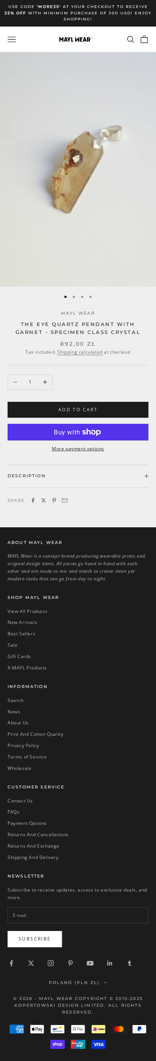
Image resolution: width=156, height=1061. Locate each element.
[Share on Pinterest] (54, 500)
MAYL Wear (78, 313)
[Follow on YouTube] (90, 963)
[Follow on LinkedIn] (110, 963)
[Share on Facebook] (33, 500)
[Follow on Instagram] (51, 963)
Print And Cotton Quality (35, 734)
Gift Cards (19, 656)
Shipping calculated (79, 352)
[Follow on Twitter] (31, 963)
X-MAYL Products (27, 667)
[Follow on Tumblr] (129, 963)
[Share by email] (65, 500)
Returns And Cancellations (38, 834)
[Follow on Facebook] (11, 963)
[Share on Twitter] (44, 500)
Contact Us (20, 801)
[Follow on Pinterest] (70, 963)
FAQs (13, 812)
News (14, 711)
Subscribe (35, 939)
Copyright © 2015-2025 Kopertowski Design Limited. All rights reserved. (78, 1005)
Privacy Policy (23, 745)
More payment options (78, 448)
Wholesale (19, 768)
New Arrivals (22, 622)
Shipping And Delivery (33, 857)
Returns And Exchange (33, 846)
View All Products (27, 611)
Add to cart (78, 409)
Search (16, 700)
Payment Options (27, 823)
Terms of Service (27, 757)
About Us (18, 722)
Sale (12, 645)
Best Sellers (21, 633)
